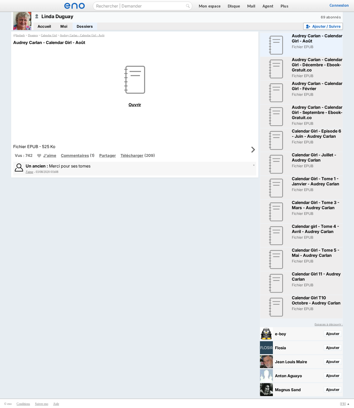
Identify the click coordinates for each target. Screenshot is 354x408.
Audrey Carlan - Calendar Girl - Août (82, 35)
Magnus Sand (288, 389)
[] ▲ (345, 404)
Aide (56, 404)
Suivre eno (41, 404)
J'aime (49, 155)
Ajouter (332, 333)
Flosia (280, 347)
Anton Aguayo (288, 375)
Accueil (44, 26)
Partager (107, 155)
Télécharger (132, 155)
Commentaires (75, 155)
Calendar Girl (49, 35)
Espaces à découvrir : (329, 324)
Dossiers (85, 26)
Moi (63, 26)
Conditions (23, 404)
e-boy (280, 333)
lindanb (20, 35)
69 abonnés (331, 17)
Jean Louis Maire (291, 361)
